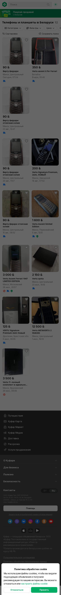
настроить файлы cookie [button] (34, 583)
